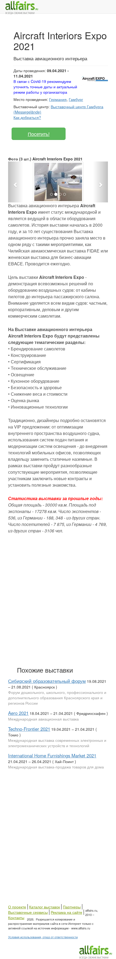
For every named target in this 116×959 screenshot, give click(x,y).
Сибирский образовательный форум (47, 681)
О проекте (17, 906)
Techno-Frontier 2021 (29, 729)
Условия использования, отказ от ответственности (43, 937)
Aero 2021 (18, 713)
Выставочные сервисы (28, 912)
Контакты (16, 917)
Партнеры (72, 906)
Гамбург (76, 99)
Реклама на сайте (66, 912)
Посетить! (39, 133)
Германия (58, 99)
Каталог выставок (44, 906)
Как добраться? (27, 117)
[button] (15, 181)
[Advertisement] (58, 599)
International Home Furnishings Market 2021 (52, 755)
